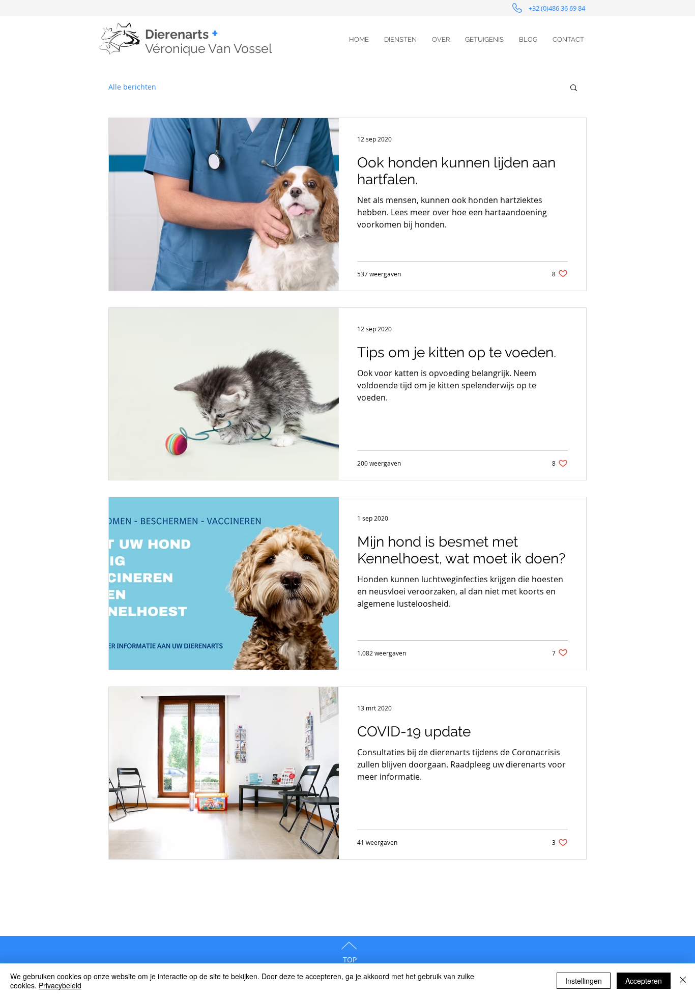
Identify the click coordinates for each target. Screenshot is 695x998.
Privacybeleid (60, 985)
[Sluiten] (683, 981)
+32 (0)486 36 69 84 (558, 8)
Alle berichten (132, 87)
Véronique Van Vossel (208, 48)
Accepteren (643, 981)
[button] (573, 88)
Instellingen (583, 981)
